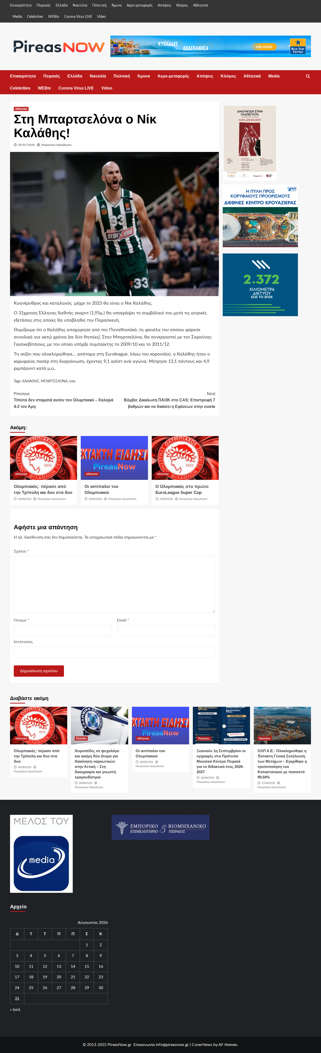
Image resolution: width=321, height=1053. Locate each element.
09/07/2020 (26, 144)
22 (87, 977)
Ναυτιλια (264, 738)
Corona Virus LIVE (78, 17)
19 (45, 977)
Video (101, 17)
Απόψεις (164, 5)
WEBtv (53, 17)
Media (17, 17)
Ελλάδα (62, 5)
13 (59, 966)
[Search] (308, 76)
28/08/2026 (95, 498)
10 (17, 966)
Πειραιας (204, 738)
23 (101, 977)
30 (101, 988)
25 (31, 988)
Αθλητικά (200, 5)
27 (59, 988)
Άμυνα (117, 5)
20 (59, 977)
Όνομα (21, 620)
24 (17, 988)
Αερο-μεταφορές (140, 5)
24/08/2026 (166, 498)
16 (101, 966)
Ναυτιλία (80, 5)
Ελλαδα (81, 738)
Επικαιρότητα (21, 5)
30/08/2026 (24, 498)
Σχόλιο (21, 551)
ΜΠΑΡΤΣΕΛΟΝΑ (54, 381)
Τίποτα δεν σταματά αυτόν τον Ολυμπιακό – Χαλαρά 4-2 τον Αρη (63, 400)
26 (45, 988)
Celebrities (35, 17)
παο (72, 381)
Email (123, 620)
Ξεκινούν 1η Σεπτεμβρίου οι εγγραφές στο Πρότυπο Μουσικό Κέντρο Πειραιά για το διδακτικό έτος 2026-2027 (221, 761)
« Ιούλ (15, 1010)
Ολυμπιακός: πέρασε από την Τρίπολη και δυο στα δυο (36, 756)
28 (73, 988)
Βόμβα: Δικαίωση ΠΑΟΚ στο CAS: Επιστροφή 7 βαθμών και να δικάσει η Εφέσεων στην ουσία (169, 400)
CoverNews (202, 1045)
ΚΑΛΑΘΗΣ (30, 381)
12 (45, 966)
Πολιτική (99, 5)
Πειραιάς (44, 5)
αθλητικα (21, 108)
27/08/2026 (268, 782)
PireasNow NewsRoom (56, 144)
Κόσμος (182, 5)
